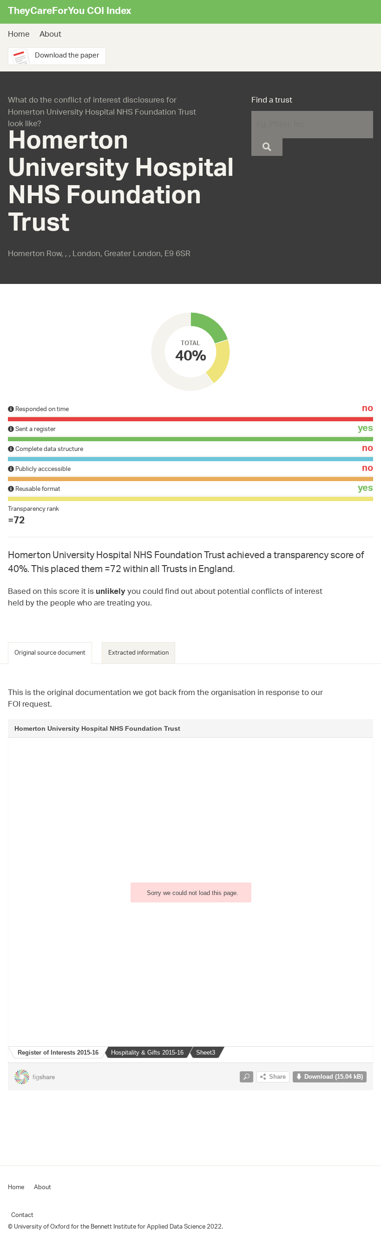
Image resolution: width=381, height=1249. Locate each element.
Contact (22, 1215)
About (50, 34)
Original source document (49, 653)
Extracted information (138, 653)
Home (19, 34)
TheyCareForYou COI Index (69, 12)
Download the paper (67, 56)
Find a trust (271, 101)
